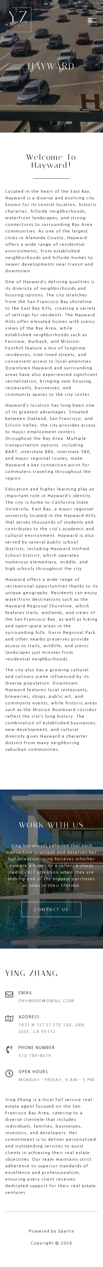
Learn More (19, 766)
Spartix (66, 1231)
